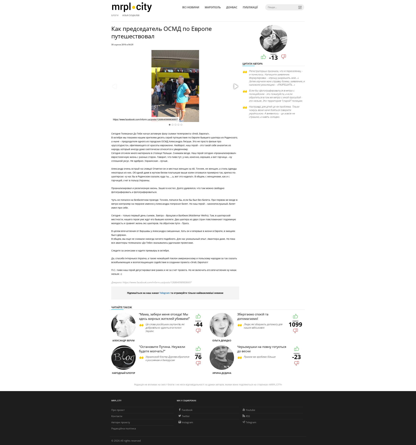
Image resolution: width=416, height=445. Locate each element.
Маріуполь (213, 7)
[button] (235, 86)
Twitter (186, 416)
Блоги (114, 15)
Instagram (187, 422)
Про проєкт (118, 410)
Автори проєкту (120, 422)
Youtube (250, 410)
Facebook (187, 410)
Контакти (116, 416)
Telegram (164, 292)
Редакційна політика (123, 428)
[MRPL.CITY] (131, 7)
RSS (248, 416)
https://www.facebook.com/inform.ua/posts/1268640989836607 (157, 282)
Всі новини (190, 7)
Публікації (250, 7)
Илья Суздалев (130, 15)
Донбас (231, 7)
